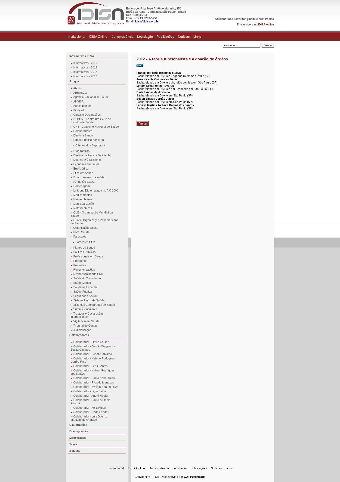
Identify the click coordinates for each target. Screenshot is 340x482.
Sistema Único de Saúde (89, 300)
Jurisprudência (122, 36)
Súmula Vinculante (85, 309)
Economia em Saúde (86, 164)
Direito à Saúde (83, 135)
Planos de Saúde (84, 247)
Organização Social (85, 227)
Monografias (77, 437)
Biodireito (79, 110)
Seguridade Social (85, 296)
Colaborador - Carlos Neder (90, 412)
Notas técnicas (82, 208)
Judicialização (82, 330)
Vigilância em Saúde (86, 321)
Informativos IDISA (81, 56)
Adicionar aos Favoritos (230, 19)
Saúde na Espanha (85, 287)
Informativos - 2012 (85, 63)
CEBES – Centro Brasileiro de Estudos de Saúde (91, 120)
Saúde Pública (82, 291)
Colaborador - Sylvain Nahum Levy (95, 387)
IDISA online (266, 24)
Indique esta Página (261, 19)
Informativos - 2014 (85, 76)
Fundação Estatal (84, 181)
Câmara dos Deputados (90, 145)
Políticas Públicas (84, 252)
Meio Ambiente (82, 199)
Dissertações (78, 424)
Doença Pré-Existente (87, 159)
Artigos (74, 81)
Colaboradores (82, 131)
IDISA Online (98, 36)
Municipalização (83, 203)
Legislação (145, 36)
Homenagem (81, 186)
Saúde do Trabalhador (87, 278)
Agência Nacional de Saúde (91, 97)
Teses (73, 444)
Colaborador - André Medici (90, 395)
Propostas (79, 265)
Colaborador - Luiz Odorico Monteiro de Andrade (89, 418)
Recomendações (84, 269)
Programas (80, 261)
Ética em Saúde (83, 173)
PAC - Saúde (81, 232)
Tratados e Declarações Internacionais (87, 315)
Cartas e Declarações (87, 114)
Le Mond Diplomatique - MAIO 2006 (95, 190)
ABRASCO (80, 92)
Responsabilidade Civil (88, 274)
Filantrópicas (81, 151)
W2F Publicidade (194, 477)
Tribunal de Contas (85, 325)
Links (197, 36)
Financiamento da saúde (89, 177)
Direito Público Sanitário (88, 140)
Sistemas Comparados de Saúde (94, 304)
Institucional (76, 36)
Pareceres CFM (85, 242)
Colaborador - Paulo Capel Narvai (94, 378)
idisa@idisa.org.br (147, 21)
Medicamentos (82, 195)
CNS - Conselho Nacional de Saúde (96, 126)
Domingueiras (78, 431)
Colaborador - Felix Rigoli (89, 407)
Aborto (77, 88)
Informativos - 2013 (85, 67)
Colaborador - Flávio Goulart (91, 342)
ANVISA (78, 101)
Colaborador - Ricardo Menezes (93, 382)
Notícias (184, 36)
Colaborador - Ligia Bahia (89, 391)
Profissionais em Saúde (88, 256)
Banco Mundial (82, 106)
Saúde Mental (82, 282)
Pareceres (79, 236)
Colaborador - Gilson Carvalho (92, 354)
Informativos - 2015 (85, 72)
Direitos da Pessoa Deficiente (92, 155)
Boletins (74, 450)
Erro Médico (81, 168)
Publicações (165, 36)
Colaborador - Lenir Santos (90, 366)
